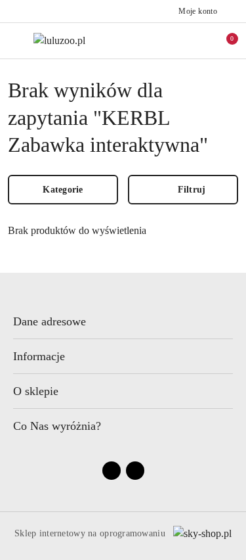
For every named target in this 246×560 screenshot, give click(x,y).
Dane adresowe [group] (49, 321)
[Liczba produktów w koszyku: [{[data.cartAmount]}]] (223, 40)
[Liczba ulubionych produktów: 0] (195, 40)
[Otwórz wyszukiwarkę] (168, 40)
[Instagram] (135, 470)
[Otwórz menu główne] (15, 40)
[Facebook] (111, 470)
